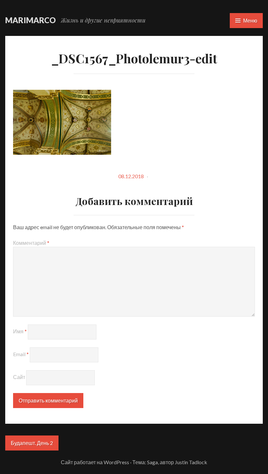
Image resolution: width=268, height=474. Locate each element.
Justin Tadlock (191, 462)
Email (21, 354)
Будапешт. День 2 (32, 443)
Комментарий (31, 243)
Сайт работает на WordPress (95, 462)
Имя (20, 331)
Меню (250, 20)
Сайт (19, 377)
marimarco (30, 20)
